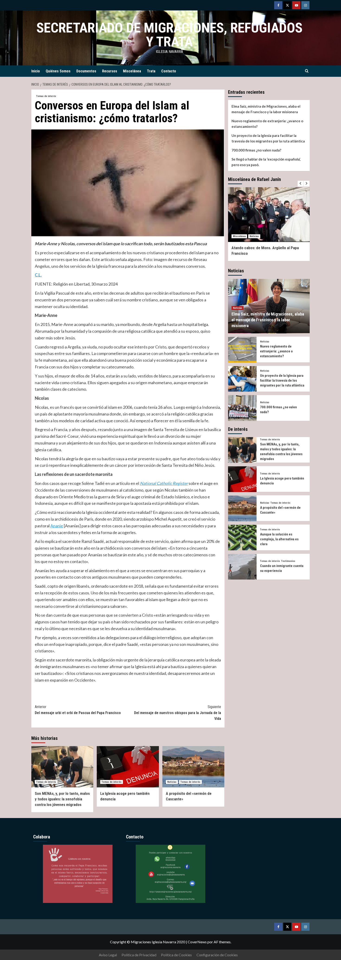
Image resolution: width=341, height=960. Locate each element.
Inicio (35, 71)
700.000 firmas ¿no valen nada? (256, 150)
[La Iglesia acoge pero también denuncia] (128, 766)
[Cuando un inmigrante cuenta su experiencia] (242, 567)
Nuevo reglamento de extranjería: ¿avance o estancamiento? (267, 124)
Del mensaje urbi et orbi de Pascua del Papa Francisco (78, 710)
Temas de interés (46, 96)
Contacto (168, 71)
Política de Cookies (176, 955)
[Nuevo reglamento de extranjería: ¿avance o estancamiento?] (242, 350)
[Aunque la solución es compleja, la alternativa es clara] (242, 538)
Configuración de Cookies (217, 955)
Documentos (86, 71)
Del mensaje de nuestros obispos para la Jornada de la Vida (177, 713)
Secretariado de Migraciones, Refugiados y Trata (169, 34)
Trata (151, 71)
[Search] (307, 71)
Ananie (56, 525)
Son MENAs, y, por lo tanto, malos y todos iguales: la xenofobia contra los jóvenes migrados (62, 799)
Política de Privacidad (139, 955)
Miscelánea (132, 71)
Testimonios (288, 561)
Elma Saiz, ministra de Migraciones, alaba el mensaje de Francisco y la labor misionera (266, 109)
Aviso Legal (108, 955)
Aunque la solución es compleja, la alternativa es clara (279, 539)
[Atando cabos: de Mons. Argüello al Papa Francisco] (269, 214)
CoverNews (197, 942)
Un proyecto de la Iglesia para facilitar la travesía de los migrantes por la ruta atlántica (268, 138)
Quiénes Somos (58, 71)
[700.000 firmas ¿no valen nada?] (242, 408)
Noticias (172, 781)
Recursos (109, 71)
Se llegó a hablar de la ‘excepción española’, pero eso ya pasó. (266, 162)
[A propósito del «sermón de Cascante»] (193, 766)
